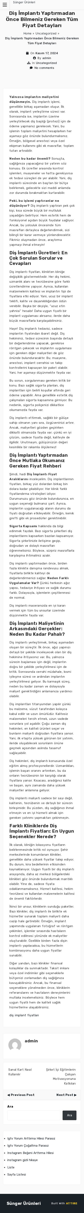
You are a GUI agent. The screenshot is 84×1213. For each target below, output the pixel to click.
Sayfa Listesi (16, 1174)
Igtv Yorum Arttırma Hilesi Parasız (31, 1138)
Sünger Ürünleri (24, 2)
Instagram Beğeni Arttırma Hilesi (30, 1153)
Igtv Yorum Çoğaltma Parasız (28, 1145)
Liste (10, 1167)
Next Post (64, 1095)
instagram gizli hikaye (22, 1160)
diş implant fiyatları (24, 1015)
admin (46, 58)
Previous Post (22, 1095)
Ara (10, 1106)
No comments (44, 67)
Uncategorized (46, 33)
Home (27, 33)
